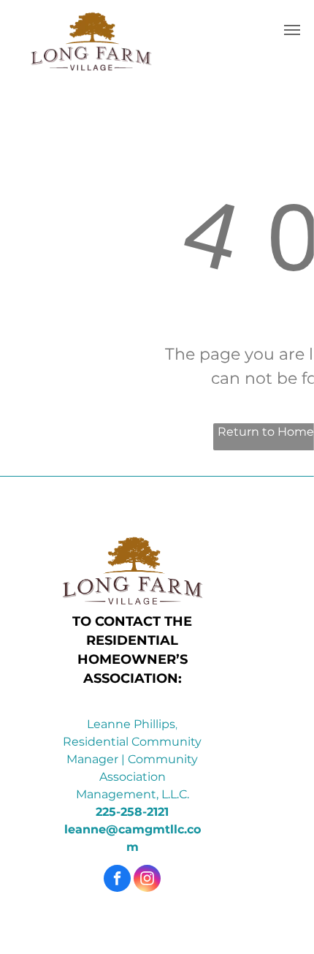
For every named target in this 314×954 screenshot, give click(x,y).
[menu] (292, 30)
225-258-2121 (132, 812)
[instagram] (147, 880)
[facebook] (117, 880)
